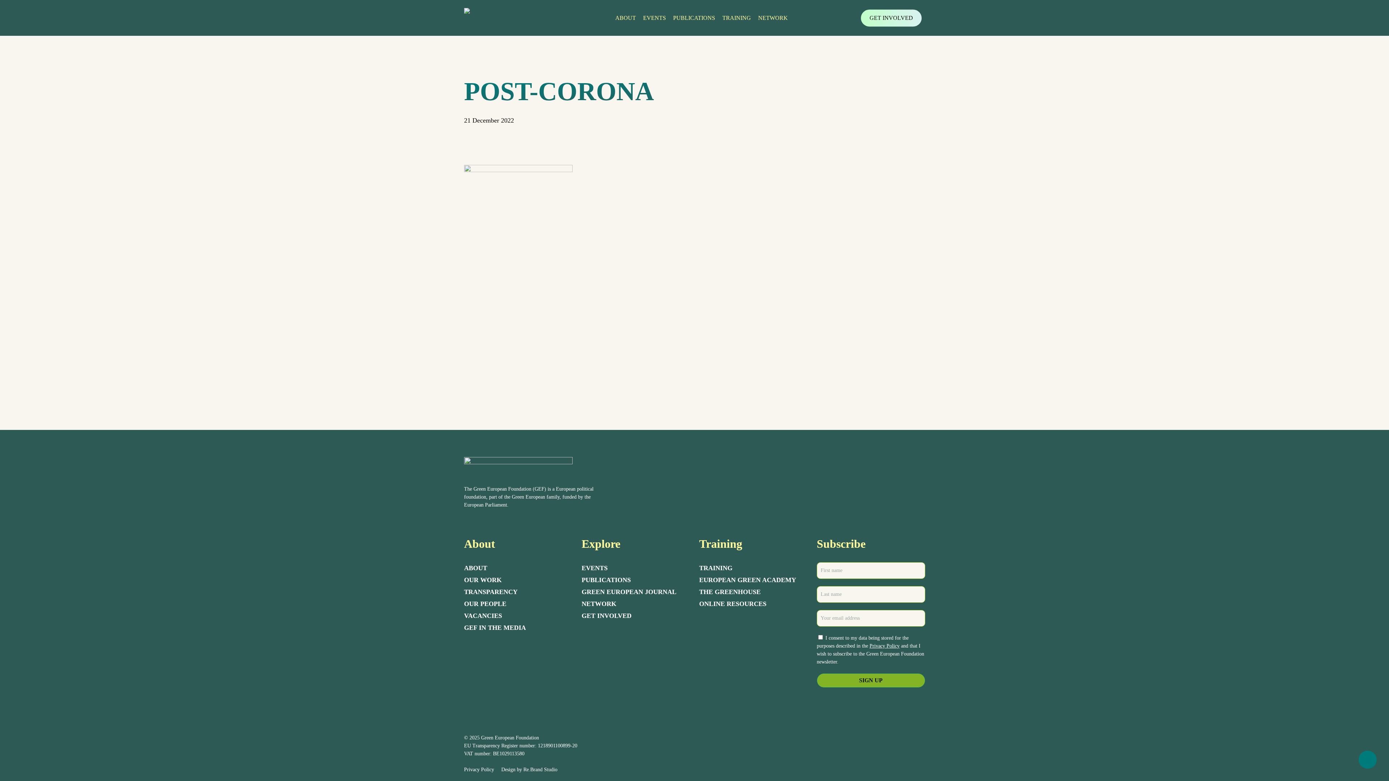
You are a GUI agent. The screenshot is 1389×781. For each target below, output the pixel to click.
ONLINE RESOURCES (732, 603)
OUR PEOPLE (485, 603)
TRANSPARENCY (491, 592)
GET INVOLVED (607, 615)
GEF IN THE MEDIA (495, 627)
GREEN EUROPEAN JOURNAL (629, 592)
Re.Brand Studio (540, 769)
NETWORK (599, 603)
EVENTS (595, 568)
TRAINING (715, 568)
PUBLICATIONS (606, 580)
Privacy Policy (885, 646)
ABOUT (475, 568)
